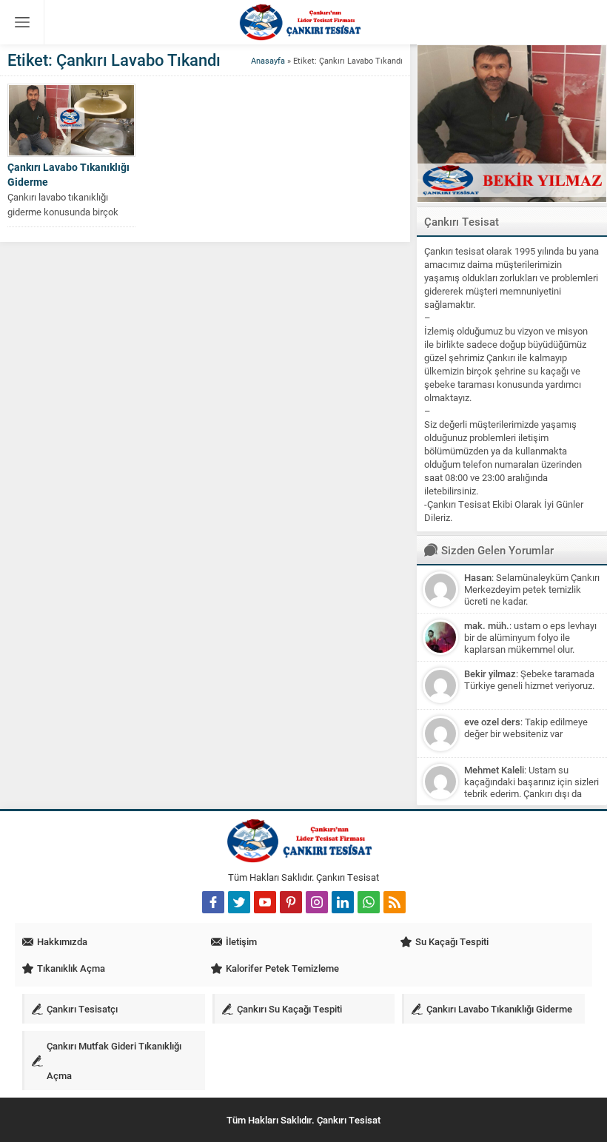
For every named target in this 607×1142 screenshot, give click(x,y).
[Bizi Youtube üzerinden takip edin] (265, 902)
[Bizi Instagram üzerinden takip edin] (317, 902)
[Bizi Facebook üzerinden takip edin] (213, 902)
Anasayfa (268, 60)
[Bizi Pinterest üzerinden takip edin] (291, 902)
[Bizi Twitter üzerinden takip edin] (239, 902)
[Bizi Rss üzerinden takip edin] (394, 902)
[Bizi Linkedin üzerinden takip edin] (343, 902)
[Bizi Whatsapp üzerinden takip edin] (369, 902)
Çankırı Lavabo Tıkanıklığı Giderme (68, 174)
